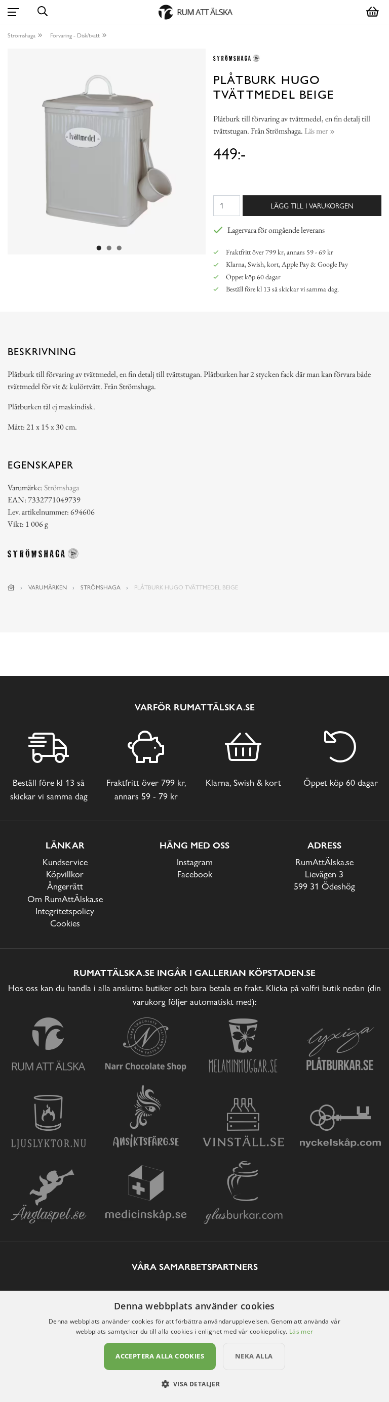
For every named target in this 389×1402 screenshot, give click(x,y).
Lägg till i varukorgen (312, 205)
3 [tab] (119, 248)
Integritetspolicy (64, 911)
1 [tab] (99, 248)
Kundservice (65, 862)
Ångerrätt (65, 886)
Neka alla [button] (254, 1356)
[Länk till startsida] (11, 587)
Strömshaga (21, 35)
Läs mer (301, 1331)
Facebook (194, 874)
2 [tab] (109, 248)
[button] (194, 1384)
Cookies (65, 923)
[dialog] (194, 1346)
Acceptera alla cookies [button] (159, 1356)
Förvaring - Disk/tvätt (75, 35)
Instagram (195, 862)
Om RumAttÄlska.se (65, 899)
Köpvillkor (65, 874)
